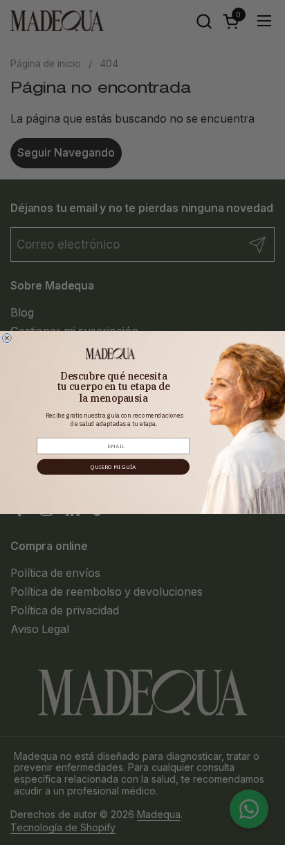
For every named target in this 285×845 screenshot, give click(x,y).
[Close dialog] (6, 337)
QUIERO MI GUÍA (113, 466)
